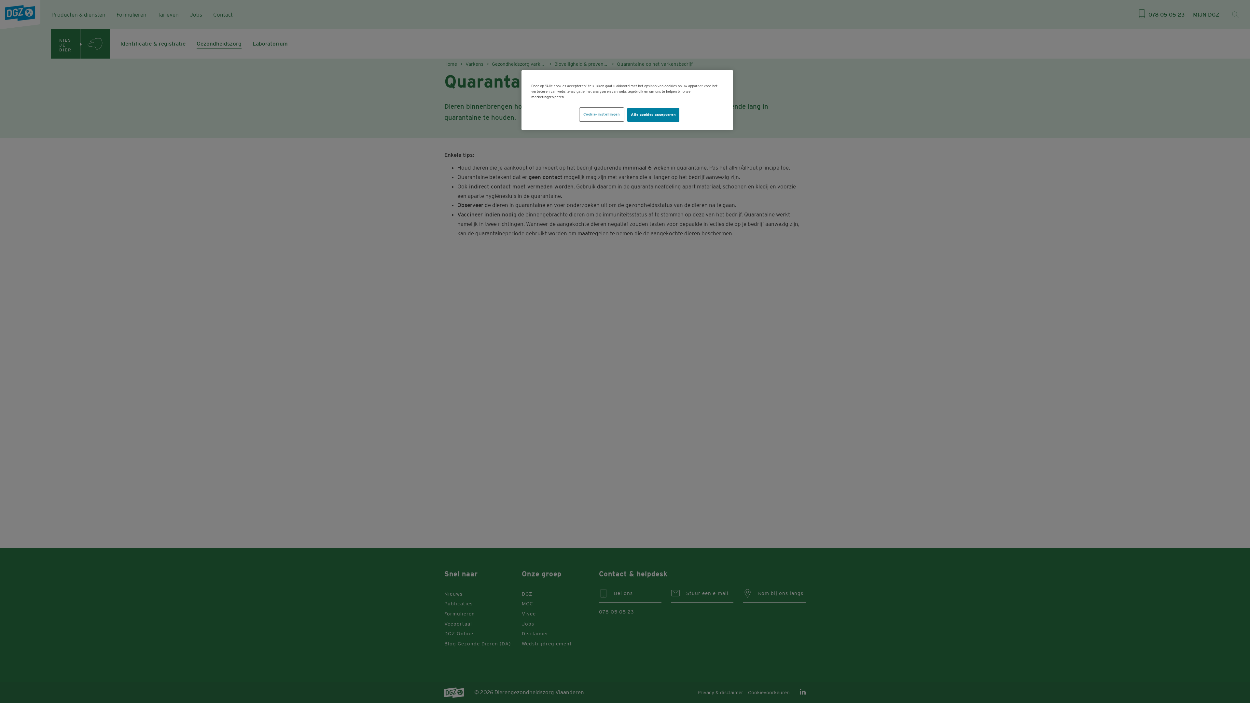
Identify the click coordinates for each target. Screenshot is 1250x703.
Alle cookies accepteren (653, 114)
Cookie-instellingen (601, 114)
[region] (627, 100)
